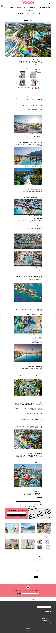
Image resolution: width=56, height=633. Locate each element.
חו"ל (36, 506)
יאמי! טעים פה (26, 7)
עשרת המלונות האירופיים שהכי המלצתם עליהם (30, 494)
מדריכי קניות (50, 7)
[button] (28, 78)
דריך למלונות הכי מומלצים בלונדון (31, 493)
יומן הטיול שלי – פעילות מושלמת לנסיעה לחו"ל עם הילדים (12, 536)
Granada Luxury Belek (37, 453)
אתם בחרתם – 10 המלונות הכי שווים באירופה (28, 536)
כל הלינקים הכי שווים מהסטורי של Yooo (46, 620)
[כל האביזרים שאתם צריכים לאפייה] (55, 316)
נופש (20, 506)
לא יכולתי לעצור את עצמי (34, 7)
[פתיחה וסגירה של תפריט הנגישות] (2, 6)
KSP (44, 618)
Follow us (5, 3)
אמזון (50, 618)
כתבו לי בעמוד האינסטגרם (33, 88)
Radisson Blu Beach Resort (36, 189)
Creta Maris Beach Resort (37, 96)
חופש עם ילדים (28, 506)
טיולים (25, 506)
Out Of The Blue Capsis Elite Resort (35, 270)
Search (6, 3)
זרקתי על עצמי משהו (43, 7)
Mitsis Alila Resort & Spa (37, 337)
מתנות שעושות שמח (19, 7)
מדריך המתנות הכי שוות (41, 614)
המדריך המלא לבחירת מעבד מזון (28, 550)
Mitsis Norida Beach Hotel (36, 366)
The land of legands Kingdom (36, 400)
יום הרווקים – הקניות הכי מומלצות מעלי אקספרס (12, 551)
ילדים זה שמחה (6, 7)
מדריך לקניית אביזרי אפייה (48, 614)
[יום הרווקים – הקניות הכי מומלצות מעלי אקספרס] (1, 316)
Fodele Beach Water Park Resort (35, 136)
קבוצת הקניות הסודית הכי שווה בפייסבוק (46, 622)
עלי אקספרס (47, 618)
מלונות (22, 506)
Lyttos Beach (39, 218)
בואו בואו (27, 89)
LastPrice (42, 618)
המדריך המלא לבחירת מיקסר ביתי (44, 550)
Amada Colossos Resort (37, 306)
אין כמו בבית (12, 7)
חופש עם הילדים (33, 506)
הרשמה (49, 3)
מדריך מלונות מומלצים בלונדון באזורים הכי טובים (44, 536)
